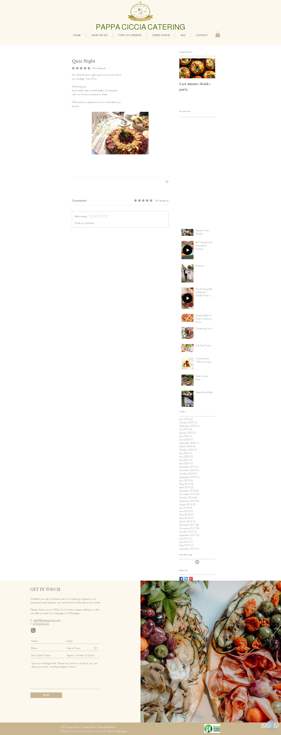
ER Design (122, 731)
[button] (217, 34)
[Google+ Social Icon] (191, 579)
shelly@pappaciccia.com (47, 620)
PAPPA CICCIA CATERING (140, 27)
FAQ (63, 726)
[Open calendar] (95, 648)
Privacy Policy (73, 726)
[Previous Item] (184, 68)
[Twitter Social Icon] (186, 579)
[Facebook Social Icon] (181, 579)
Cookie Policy (89, 726)
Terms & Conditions (107, 726)
